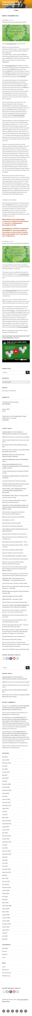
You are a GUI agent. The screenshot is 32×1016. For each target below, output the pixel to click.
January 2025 (5, 760)
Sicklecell (4, 954)
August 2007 (5, 930)
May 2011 (4, 875)
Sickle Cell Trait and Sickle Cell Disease (15, 243)
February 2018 (6, 799)
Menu (16, 10)
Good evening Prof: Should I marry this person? (14, 534)
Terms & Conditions (22, 999)
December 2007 (6, 924)
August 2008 (5, 915)
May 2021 (4, 775)
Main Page (5, 948)
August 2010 (5, 893)
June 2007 (5, 936)
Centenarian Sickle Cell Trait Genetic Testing (14, 481)
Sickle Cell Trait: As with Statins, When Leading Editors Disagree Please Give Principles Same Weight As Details (14, 568)
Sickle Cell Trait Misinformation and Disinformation (15, 649)
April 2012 (5, 866)
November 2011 (6, 869)
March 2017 (5, 817)
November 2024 (6, 763)
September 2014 (6, 842)
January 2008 (5, 921)
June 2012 (5, 863)
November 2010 (6, 887)
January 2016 (5, 829)
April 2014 (5, 848)
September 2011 (6, 872)
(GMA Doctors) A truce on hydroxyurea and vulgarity (15, 437)
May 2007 (5, 939)
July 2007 (4, 933)
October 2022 (6, 772)
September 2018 (6, 790)
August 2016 (5, 826)
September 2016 (6, 823)
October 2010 (5, 890)
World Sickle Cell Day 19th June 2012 (12, 639)
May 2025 (5, 757)
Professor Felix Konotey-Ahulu (12, 3)
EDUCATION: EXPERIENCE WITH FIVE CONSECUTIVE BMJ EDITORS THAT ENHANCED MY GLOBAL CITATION (15, 466)
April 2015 (5, 833)
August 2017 (5, 808)
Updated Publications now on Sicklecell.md (13, 636)
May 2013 (4, 857)
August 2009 (5, 908)
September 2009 (6, 905)
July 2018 (4, 796)
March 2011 (5, 878)
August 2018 (5, 793)
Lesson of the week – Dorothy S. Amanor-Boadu (14, 583)
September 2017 (6, 805)
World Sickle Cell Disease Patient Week (12, 550)
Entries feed (5, 969)
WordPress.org (6, 975)
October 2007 (6, 927)
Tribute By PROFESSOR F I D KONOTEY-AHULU (14, 556)
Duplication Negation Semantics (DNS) (12, 596)
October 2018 (5, 787)
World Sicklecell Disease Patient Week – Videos (14, 542)
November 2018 (6, 784)
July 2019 (4, 781)
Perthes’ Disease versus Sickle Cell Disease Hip (14, 602)
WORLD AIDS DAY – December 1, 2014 (12, 599)
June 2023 (5, 769)
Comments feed (6, 972)
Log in (3, 966)
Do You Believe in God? (8, 520)
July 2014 (4, 845)
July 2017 (4, 811)
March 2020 (5, 778)
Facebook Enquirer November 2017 (14, 22)
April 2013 (5, 860)
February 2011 (6, 881)
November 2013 (6, 851)
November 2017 (6, 802)
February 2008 (6, 917)
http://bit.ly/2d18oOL (22, 327)
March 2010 (5, 902)
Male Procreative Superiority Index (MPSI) (13, 517)
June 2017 (5, 814)
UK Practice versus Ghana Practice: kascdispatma (15, 559)
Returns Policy (6, 1001)
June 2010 (5, 896)
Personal (4, 951)
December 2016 (6, 820)
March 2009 (5, 911)
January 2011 (5, 884)
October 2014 (5, 839)
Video (3, 957)
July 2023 (4, 766)
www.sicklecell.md (11, 43)
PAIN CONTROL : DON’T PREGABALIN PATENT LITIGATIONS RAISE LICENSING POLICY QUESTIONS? (14, 490)
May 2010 (4, 899)
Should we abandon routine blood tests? (12, 553)
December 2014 (6, 835)
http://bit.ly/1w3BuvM (19, 115)
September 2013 (6, 854)
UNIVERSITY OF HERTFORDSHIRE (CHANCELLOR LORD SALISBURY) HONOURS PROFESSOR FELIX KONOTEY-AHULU (15, 507)
